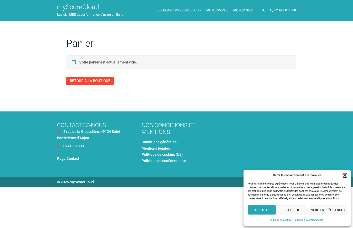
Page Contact (68, 158)
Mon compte (217, 10)
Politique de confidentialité (308, 220)
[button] (345, 175)
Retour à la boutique (90, 81)
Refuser (292, 210)
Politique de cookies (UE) (162, 154)
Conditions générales (159, 142)
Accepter (261, 210)
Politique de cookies (280, 220)
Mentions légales (156, 148)
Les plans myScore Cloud (179, 10)
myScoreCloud (78, 7)
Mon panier (243, 10)
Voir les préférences (328, 210)
